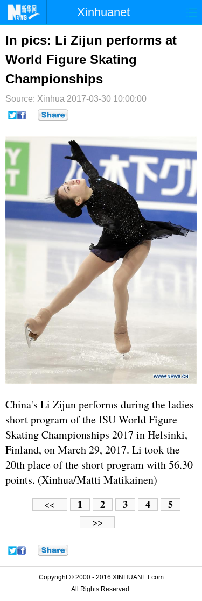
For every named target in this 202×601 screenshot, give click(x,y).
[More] (53, 115)
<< (49, 504)
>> (97, 522)
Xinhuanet (103, 12)
